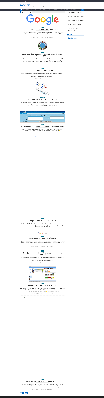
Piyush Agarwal (43, 37)
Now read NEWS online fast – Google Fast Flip (42, 381)
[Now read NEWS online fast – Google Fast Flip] (42, 337)
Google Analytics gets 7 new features (42, 238)
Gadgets (40, 9)
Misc (61, 9)
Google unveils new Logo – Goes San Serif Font (42, 29)
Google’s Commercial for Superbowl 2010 (42, 71)
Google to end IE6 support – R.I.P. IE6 (42, 221)
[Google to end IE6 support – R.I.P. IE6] (42, 176)
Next (26, 393)
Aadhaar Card (73, 9)
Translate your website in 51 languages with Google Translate (42, 254)
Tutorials (45, 9)
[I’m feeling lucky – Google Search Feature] (42, 89)
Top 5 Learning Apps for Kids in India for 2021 (75, 25)
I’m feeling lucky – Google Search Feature (42, 100)
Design (50, 9)
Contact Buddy (44, 1)
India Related (66, 9)
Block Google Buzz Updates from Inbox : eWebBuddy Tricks (42, 126)
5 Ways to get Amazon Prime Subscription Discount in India (76, 21)
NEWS (42, 27)
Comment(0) (50, 37)
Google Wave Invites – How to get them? (42, 285)
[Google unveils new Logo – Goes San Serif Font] (42, 20)
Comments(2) (50, 107)
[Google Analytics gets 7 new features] (42, 233)
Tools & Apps (33, 9)
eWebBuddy (25, 5)
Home (32, 1)
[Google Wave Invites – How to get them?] (42, 274)
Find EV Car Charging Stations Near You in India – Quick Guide (75, 13)
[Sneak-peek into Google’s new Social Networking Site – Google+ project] (42, 45)
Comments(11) (49, 63)
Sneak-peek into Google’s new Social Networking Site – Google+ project (42, 55)
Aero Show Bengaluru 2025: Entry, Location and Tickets (76, 17)
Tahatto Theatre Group (72, 38)
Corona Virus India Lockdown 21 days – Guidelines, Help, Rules (75, 29)
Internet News (26, 9)
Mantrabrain (35, 396)
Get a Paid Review (37, 1)
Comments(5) (50, 262)
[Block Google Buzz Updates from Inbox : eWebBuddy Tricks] (42, 116)
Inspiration (56, 9)
